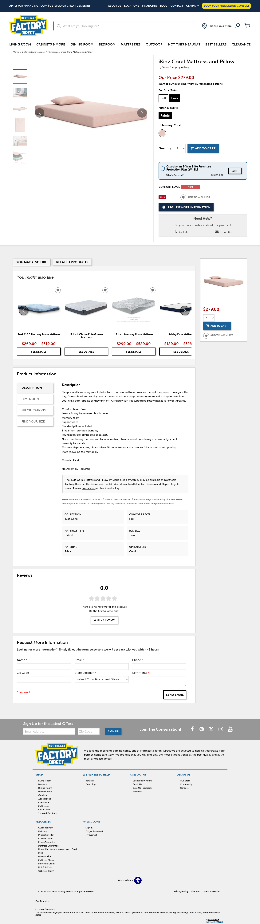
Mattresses (130, 44)
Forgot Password (94, 831)
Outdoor (154, 44)
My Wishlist (91, 835)
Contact (177, 6)
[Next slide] (185, 310)
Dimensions (31, 399)
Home (16, 52)
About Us (114, 6)
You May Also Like (31, 262)
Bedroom (107, 44)
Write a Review (104, 620)
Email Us (225, 232)
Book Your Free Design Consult (226, 5)
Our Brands (44, 809)
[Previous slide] (23, 310)
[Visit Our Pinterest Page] (202, 729)
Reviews (137, 791)
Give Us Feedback (142, 788)
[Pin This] (162, 198)
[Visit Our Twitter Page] (211, 729)
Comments (140, 672)
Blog (163, 6)
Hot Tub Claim (45, 867)
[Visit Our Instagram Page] (221, 729)
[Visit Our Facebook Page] (192, 729)
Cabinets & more (50, 44)
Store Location (85, 672)
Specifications (34, 410)
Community (186, 784)
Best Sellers (216, 44)
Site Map (195, 891)
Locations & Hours (142, 780)
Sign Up (113, 731)
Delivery (42, 831)
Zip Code (24, 672)
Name (22, 660)
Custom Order (45, 838)
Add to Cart (205, 148)
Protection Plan (46, 835)
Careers (184, 788)
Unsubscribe (44, 856)
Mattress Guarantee (48, 845)
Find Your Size (33, 421)
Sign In (89, 827)
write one (112, 611)
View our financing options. (205, 83)
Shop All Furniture (47, 813)
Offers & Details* (211, 891)
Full (163, 98)
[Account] (238, 25)
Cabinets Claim (46, 871)
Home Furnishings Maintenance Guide (58, 849)
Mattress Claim (46, 860)
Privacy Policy (181, 891)
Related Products (72, 262)
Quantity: (165, 148)
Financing (149, 6)
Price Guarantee (46, 842)
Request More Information (188, 207)
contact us (88, 488)
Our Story (185, 780)
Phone (137, 660)
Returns (89, 780)
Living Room (20, 44)
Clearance (241, 44)
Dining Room (82, 44)
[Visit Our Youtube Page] (230, 729)
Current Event (45, 827)
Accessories (44, 798)
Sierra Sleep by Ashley (175, 67)
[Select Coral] (162, 133)
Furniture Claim (46, 863)
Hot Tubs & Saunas (184, 44)
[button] (216, 26)
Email (79, 660)
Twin (174, 98)
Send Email (175, 695)
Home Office (45, 791)
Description (32, 388)
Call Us (183, 232)
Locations (131, 6)
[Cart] (247, 25)
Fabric (165, 115)
